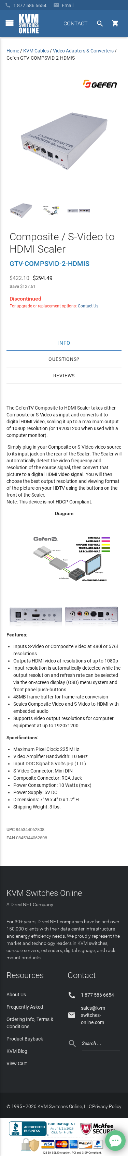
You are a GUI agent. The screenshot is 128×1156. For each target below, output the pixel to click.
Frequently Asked (24, 1007)
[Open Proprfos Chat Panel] (115, 1140)
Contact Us (88, 306)
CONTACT (75, 23)
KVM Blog (16, 1051)
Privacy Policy (107, 1106)
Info (64, 343)
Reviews (64, 375)
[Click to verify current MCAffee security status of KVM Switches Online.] (98, 1135)
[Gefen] (100, 89)
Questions (62, 359)
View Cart (16, 1063)
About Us (16, 994)
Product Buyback (24, 1039)
